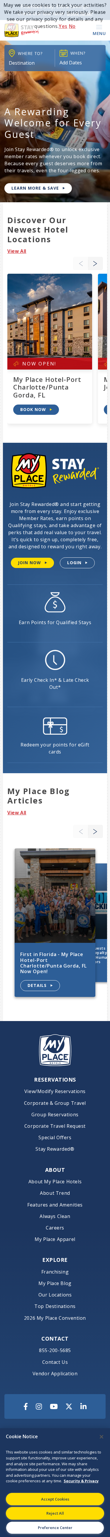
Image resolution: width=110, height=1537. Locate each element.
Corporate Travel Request (55, 1126)
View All (16, 251)
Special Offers (54, 1137)
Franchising (55, 1272)
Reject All (55, 1513)
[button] (95, 263)
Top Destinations (54, 1306)
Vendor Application (55, 1373)
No (72, 26)
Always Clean (55, 1216)
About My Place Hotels (55, 1182)
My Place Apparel (55, 1239)
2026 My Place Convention (55, 1318)
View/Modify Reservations (55, 1091)
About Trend (55, 1193)
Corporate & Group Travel (55, 1103)
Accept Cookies (55, 1499)
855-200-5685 (55, 1350)
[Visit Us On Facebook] (25, 1406)
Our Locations (55, 1295)
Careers (55, 1228)
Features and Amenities (55, 1205)
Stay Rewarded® (54, 1149)
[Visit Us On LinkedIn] (83, 1406)
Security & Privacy (81, 1480)
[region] (55, 1482)
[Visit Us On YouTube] (54, 1406)
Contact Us (55, 1362)
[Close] (101, 1436)
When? (77, 53)
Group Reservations (55, 1114)
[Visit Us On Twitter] (68, 1406)
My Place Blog (55, 1283)
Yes (63, 26)
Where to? (30, 53)
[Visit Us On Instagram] (39, 1406)
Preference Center (55, 1527)
